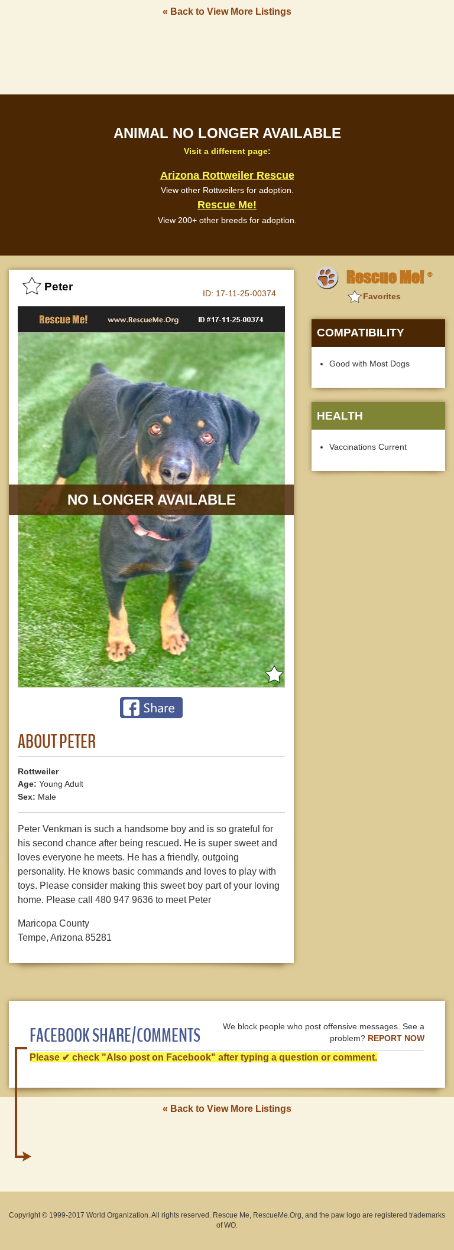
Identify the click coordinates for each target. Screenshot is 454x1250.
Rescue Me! (227, 205)
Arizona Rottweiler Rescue (227, 175)
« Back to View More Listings (227, 11)
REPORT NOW (396, 1038)
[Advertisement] (227, 54)
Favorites (382, 296)
